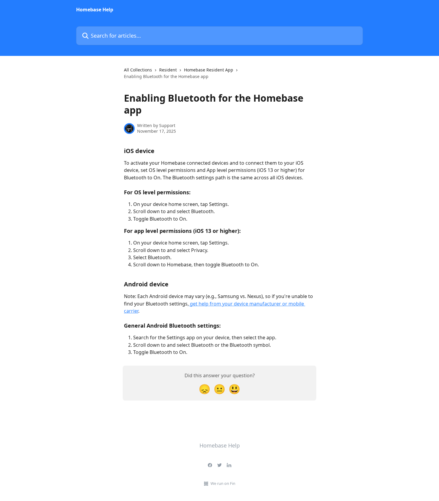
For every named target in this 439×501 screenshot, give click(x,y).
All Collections (138, 70)
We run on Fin (223, 483)
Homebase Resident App (208, 70)
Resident (168, 70)
